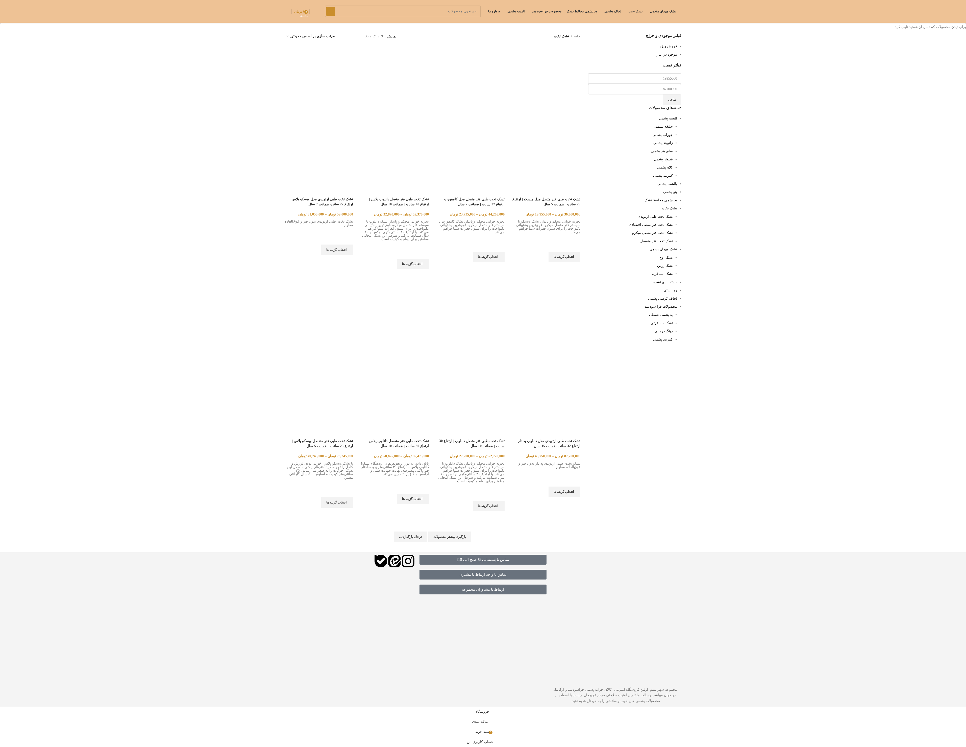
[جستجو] (330, 11)
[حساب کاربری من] (286, 11)
